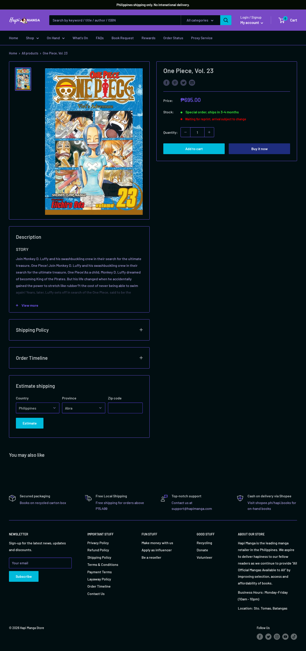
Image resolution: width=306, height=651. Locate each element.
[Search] (225, 20)
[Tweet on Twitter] (183, 82)
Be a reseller (151, 557)
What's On (80, 38)
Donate (202, 550)
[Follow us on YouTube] (285, 637)
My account (250, 22)
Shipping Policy (99, 557)
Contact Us (96, 593)
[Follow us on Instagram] (277, 637)
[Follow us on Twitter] (268, 637)
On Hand (53, 38)
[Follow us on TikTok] (294, 637)
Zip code (115, 398)
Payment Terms (99, 572)
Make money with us (157, 543)
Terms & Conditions (102, 564)
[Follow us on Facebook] (260, 637)
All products (30, 53)
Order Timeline (99, 586)
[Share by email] (192, 82)
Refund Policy (98, 550)
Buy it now (259, 149)
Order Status (173, 38)
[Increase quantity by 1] (209, 132)
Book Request (123, 38)
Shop (30, 38)
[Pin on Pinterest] (175, 82)
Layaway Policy (99, 579)
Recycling (204, 543)
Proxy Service (202, 38)
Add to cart (194, 149)
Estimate (30, 423)
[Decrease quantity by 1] (185, 132)
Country (22, 398)
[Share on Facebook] (166, 82)
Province (69, 398)
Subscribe (24, 576)
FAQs (100, 38)
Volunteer (204, 557)
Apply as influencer (157, 550)
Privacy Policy (98, 543)
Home (13, 38)
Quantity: (170, 132)
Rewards (148, 38)
